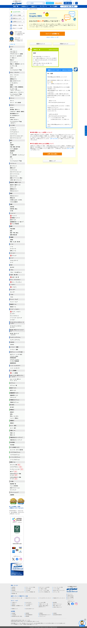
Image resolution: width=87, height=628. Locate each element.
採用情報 (27, 616)
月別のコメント (64, 43)
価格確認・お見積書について (17, 605)
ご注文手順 (28, 605)
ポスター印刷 (28, 588)
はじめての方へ (17, 11)
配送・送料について (57, 605)
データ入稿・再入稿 (68, 6)
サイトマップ (70, 598)
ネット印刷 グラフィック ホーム (15, 8)
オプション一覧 (56, 591)
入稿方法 (13, 604)
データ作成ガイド (29, 604)
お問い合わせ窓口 (54, 138)
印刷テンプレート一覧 (43, 604)
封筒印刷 (13, 590)
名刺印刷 (13, 587)
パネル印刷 (28, 590)
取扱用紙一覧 (14, 593)
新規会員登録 (58, 3)
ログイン (49, 1)
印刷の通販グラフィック (15, 623)
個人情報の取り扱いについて (45, 614)
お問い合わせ (68, 3)
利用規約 (41, 613)
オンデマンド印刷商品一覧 (44, 591)
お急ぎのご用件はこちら (51, 37)
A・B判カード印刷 (43, 588)
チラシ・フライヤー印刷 (30, 587)
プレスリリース (42, 616)
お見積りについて (17, 21)
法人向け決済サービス (30, 608)
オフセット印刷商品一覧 (30, 591)
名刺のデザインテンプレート (31, 598)
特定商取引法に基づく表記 (17, 616)
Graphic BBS (25, 8)
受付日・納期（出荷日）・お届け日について (44, 606)
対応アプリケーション (57, 604)
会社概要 (13, 613)
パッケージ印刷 (56, 588)
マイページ (50, 3)
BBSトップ (52, 161)
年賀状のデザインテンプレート (59, 598)
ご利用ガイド (14, 602)
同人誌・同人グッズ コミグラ (59, 590)
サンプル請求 (70, 597)
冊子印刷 (13, 588)
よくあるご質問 (68, 1)
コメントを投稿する (52, 34)
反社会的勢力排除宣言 (57, 614)
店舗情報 (27, 613)
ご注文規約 (14, 614)
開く (82, 623)
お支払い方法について (57, 607)
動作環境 (55, 602)
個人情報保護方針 (29, 614)
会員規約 (55, 613)
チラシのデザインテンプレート (45, 598)
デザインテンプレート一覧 (17, 598)
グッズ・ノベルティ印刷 (44, 590)
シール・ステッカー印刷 (58, 587)
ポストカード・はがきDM (44, 587)
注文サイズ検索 (17, 15)
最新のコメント (40, 43)
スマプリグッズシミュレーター (18, 591)
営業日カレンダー (17, 18)
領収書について (15, 608)
